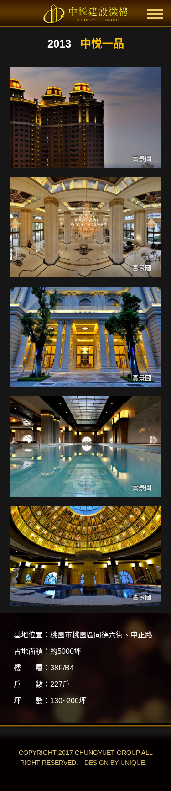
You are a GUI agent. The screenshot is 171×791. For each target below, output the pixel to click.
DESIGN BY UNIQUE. (115, 762)
